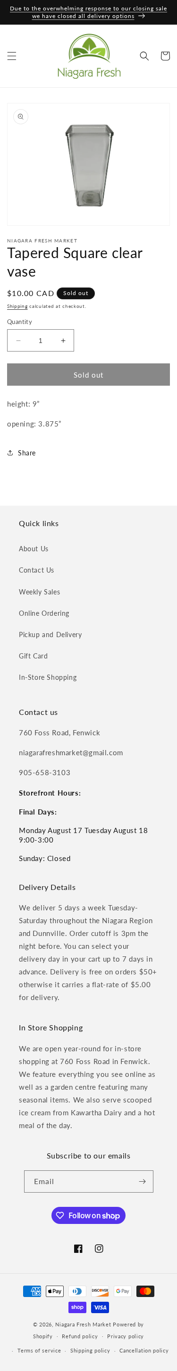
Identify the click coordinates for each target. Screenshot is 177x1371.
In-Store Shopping (47, 677)
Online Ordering (44, 613)
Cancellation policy (144, 1350)
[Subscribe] (142, 1181)
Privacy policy (125, 1336)
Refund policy (80, 1336)
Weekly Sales (39, 592)
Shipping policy (90, 1350)
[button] (11, 56)
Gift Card (33, 656)
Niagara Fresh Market (83, 1324)
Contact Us (36, 570)
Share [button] (27, 453)
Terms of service (39, 1350)
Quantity (19, 321)
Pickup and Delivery (50, 634)
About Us (34, 549)
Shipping (17, 306)
